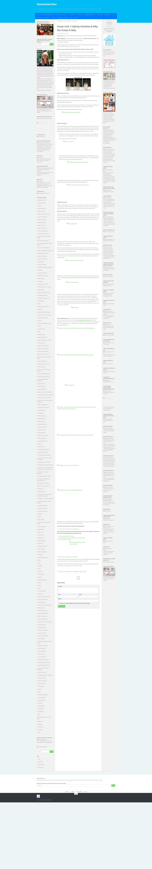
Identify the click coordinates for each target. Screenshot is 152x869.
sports (39, 691)
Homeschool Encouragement (43, 17)
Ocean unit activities (68, 571)
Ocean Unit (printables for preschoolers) (68, 556)
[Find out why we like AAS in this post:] (109, 372)
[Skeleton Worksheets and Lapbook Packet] (109, 520)
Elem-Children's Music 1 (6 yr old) (44, 287)
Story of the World (41, 697)
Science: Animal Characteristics (44, 596)
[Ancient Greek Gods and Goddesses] (109, 285)
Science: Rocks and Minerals (43, 659)
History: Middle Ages (42, 389)
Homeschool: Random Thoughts (44, 476)
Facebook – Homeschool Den (43, 298)
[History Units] (40, 157)
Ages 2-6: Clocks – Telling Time (44, 214)
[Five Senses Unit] (107, 511)
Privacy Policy (79, 791)
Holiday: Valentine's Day (43, 441)
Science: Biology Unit (42, 602)
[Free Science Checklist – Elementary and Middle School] (109, 218)
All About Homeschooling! (43, 253)
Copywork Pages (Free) (42, 273)
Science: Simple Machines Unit (44, 662)
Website (59, 598)
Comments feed (41, 764)
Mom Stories (40, 554)
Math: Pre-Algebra (41, 549)
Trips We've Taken (41, 705)
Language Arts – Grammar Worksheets (45, 498)
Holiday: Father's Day (42, 415)
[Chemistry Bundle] (107, 197)
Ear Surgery (40, 281)
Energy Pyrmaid (41, 289)
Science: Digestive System (43, 613)
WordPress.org (41, 767)
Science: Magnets (41, 638)
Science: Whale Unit (42, 683)
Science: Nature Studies (42, 645)
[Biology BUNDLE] (106, 128)
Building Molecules (61, 296)
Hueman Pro (50, 799)
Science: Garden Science (43, 630)
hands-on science (41, 329)
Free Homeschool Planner (43, 317)
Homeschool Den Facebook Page (83, 563)
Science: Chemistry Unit (42, 610)
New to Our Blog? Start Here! (49, 14)
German (39, 326)
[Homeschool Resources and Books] (42, 739)
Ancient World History (42, 256)
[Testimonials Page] (41, 136)
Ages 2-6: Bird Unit (41, 211)
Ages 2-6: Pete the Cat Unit (43, 230)
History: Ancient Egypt (42, 361)
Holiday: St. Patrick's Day (43, 435)
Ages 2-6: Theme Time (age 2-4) (44, 247)
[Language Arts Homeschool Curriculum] (109, 381)
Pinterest (40, 577)
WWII (39, 732)
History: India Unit (41, 383)
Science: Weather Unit (42, 680)
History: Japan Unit (41, 386)
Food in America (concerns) (43, 306)
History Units (79, 14)
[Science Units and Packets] (45, 170)
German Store (100, 14)
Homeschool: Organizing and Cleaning (45, 464)
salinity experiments (75, 571)
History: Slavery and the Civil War (44, 397)
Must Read (40, 565)
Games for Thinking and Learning (44, 323)
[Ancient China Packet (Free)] (109, 542)
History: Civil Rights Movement (44, 373)
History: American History (43, 351)
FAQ (71, 17)
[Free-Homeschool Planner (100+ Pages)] (109, 562)
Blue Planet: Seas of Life (89, 521)
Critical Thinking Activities (43, 275)
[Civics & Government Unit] (108, 231)
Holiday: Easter (41, 413)
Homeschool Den (47, 4)
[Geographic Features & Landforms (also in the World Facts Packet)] (109, 270)
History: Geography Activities (43, 376)
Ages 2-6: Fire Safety (42, 222)
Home (85, 791)
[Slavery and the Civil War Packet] (109, 305)
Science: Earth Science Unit (43, 619)
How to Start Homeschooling (43, 486)
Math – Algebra (41, 519)
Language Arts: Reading (43, 505)
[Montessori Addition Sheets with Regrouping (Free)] (109, 421)
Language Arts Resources (89, 14)
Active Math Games (42, 202)
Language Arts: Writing (42, 511)
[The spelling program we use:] (109, 353)
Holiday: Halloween (42, 418)
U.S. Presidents (41, 708)
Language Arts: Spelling (42, 508)
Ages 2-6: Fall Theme (42, 219)
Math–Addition (41, 529)
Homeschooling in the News (43, 483)
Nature (39, 568)
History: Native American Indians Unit (45, 392)
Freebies (39, 320)
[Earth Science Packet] (109, 111)
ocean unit (61, 571)
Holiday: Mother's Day (42, 427)
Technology (40, 703)
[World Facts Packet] (107, 247)
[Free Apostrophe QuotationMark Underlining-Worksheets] (109, 393)
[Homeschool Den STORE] (45, 108)
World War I (40, 729)
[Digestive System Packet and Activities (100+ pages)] (109, 191)
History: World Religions (43, 404)
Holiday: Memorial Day (42, 424)
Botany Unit (40, 270)
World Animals (41, 727)
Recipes (39, 582)
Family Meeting (41, 301)
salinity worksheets (83, 571)
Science (39, 588)
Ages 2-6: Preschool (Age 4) (43, 233)
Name (59, 594)
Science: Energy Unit (42, 624)
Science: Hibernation (42, 633)
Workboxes (40, 724)
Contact (75, 17)
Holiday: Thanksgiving (42, 438)
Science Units (71, 14)
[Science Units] (40, 181)
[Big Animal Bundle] (109, 152)
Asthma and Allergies (42, 264)
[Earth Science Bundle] (109, 79)
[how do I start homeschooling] (43, 142)
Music (39, 563)
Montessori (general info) (43, 557)
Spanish (39, 689)
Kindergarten (40, 488)
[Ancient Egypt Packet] (108, 276)
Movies (39, 560)
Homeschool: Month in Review (44, 462)
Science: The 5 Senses (42, 672)
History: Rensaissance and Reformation (45, 394)
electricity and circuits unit (43, 284)
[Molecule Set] (78, 311)
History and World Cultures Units (44, 340)
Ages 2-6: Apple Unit (42, 208)
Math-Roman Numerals (42, 546)
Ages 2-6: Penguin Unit (42, 228)
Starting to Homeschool (42, 694)
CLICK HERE (48, 90)
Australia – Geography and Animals (45, 267)
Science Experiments (42, 591)
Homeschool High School (43, 452)
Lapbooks (40, 514)
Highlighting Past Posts (42, 337)
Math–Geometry (41, 537)
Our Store (39, 14)
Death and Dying (41, 278)
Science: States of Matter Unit (44, 665)
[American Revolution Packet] (109, 240)
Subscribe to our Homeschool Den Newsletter (68, 565)
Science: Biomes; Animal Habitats (44, 605)
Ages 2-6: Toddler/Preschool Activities (45, 250)
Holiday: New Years (41, 429)
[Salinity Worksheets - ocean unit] (78, 231)
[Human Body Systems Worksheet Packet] (109, 500)
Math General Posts (42, 526)
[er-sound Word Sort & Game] (108, 363)
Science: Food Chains (42, 627)
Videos (39, 714)
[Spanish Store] (109, 527)
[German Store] (109, 550)
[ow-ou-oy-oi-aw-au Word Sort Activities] (109, 344)
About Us (53, 17)
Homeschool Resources (61, 14)
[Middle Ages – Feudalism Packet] (109, 296)
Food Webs (40, 309)
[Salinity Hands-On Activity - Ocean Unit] (78, 84)
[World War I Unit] (109, 314)
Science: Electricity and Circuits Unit (45, 621)
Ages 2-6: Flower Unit (42, 225)
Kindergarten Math (42, 491)
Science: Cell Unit (41, 607)
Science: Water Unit (42, 677)
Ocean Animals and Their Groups (66, 536)
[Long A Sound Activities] (108, 335)
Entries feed (40, 761)
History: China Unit (41, 366)
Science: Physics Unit (42, 651)
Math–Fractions (41, 535)
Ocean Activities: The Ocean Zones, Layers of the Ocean (72, 537)
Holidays (39, 443)
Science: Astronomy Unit (43, 599)
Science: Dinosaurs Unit (42, 616)
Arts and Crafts (41, 261)
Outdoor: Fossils (41, 574)
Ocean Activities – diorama (65, 539)
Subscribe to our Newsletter (63, 17)
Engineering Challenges (42, 295)
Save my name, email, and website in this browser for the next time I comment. (75, 603)
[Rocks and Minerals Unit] (109, 476)
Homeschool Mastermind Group (44, 455)
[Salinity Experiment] (78, 147)
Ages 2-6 (39, 205)
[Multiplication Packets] (109, 442)
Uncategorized (41, 711)
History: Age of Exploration (43, 345)
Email (80, 594)
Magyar (39, 516)
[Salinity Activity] (78, 116)
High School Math (41, 334)
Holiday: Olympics (41, 432)
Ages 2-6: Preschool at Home (43, 240)
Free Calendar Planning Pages (44, 312)
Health (39, 331)
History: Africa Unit (41, 343)
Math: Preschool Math (42, 551)
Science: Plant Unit (41, 654)
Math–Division (41, 532)
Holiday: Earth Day (41, 410)
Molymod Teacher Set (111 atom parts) (81, 297)
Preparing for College (42, 579)
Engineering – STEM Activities (44, 292)
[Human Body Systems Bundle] (109, 171)
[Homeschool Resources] (108, 457)
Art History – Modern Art (43, 259)
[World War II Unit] (109, 329)
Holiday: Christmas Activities (43, 407)
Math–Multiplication (42, 540)
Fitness (39, 303)
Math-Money (40, 543)
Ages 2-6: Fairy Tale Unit (42, 216)
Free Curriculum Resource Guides (44, 315)
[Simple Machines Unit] (108, 487)
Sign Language (41, 686)
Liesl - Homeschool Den (63, 33)
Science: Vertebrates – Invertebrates (45, 675)
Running (39, 585)
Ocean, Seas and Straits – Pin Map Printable (69, 529)
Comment (60, 586)
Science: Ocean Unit (72, 21)
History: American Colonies (43, 348)
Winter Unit (40, 721)
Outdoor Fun (40, 571)
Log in (39, 758)
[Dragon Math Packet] (108, 428)
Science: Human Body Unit (43, 635)
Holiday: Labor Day (41, 421)
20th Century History (42, 200)
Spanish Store (107, 14)
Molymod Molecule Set (66, 217)
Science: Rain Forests (42, 656)
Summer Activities (41, 700)
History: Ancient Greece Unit (43, 364)
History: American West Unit (43, 354)
